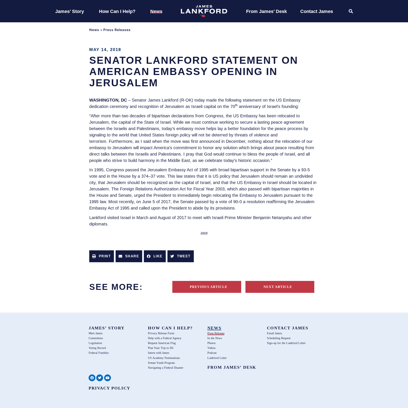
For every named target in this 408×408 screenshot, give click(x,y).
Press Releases (117, 30)
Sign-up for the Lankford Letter (286, 343)
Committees (96, 338)
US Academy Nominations (164, 358)
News (94, 30)
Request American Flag (162, 343)
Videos (211, 348)
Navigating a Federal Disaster (165, 367)
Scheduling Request (278, 338)
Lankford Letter (217, 358)
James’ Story (107, 328)
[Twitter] (99, 377)
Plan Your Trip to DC (161, 348)
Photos (211, 343)
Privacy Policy (109, 388)
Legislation (95, 343)
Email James (274, 333)
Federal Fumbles (99, 352)
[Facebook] (92, 377)
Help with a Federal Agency (164, 338)
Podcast (212, 352)
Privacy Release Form (161, 333)
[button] (101, 256)
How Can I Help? (170, 328)
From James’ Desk (231, 367)
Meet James (95, 333)
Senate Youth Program (161, 362)
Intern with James (158, 352)
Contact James (287, 328)
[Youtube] (107, 377)
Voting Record (97, 348)
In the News (214, 338)
